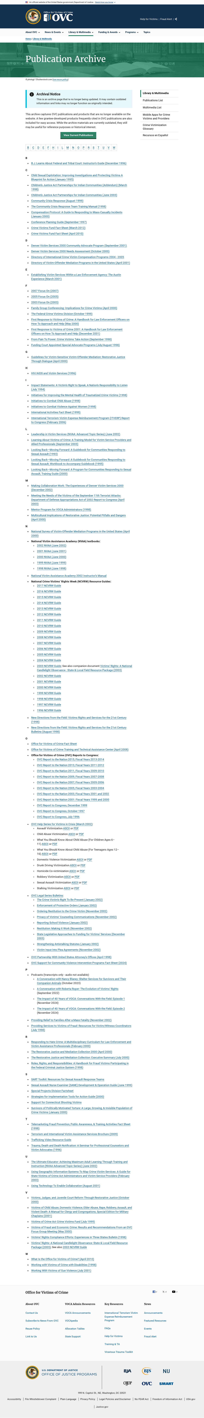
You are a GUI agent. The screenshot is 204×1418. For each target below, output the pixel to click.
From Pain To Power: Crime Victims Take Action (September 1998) (71, 339)
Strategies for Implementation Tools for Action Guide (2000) (67, 1096)
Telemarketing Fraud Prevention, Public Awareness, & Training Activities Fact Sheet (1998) (80, 1126)
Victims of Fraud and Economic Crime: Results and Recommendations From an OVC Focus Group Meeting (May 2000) (81, 1229)
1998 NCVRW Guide (49, 698)
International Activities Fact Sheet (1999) (55, 412)
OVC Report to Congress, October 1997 (61, 811)
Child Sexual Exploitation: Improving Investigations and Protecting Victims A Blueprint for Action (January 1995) (77, 177)
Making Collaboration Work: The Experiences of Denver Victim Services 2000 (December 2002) (77, 487)
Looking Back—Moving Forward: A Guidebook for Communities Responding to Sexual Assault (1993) (78, 452)
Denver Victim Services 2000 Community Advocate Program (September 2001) (79, 245)
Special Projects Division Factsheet (52, 1090)
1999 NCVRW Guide (49, 693)
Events (148, 1328)
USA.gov (190, 1399)
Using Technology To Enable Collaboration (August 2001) (65, 1185)
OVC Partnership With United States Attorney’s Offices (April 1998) (71, 957)
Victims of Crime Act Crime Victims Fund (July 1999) (63, 1221)
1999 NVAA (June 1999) (51, 562)
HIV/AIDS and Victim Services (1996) (53, 373)
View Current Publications (78, 135)
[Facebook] (156, 1293)
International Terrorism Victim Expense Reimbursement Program (121, 1316)
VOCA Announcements (78, 1312)
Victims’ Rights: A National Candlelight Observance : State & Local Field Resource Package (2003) (84, 668)
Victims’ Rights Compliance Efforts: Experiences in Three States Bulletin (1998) (78, 1237)
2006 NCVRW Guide (49, 648)
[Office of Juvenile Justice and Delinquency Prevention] (128, 1386)
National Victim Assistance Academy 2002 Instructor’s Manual (68, 575)
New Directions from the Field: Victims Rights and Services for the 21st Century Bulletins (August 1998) (78, 729)
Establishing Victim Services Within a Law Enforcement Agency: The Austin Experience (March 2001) (76, 276)
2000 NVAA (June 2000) (51, 556)
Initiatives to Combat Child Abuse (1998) (55, 400)
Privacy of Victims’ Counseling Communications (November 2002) (77, 916)
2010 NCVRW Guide (49, 625)
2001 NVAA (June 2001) (51, 551)
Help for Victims (149, 19)
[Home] (60, 16)
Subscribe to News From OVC (42, 1320)
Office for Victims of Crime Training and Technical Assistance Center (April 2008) (79, 749)
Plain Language (68, 1399)
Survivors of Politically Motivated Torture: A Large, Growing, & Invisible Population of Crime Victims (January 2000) (81, 1110)
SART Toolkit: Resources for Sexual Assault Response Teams (67, 1079)
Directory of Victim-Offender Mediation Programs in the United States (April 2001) (80, 262)
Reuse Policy (33, 1328)
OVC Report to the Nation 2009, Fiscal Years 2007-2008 (70, 776)
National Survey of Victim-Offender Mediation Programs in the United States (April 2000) (80, 533)
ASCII (66, 828)
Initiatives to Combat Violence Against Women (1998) (63, 406)
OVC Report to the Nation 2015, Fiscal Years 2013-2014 (70, 759)
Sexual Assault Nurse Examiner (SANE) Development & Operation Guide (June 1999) (81, 1085)
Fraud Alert (166, 19)
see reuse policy (60, 79)
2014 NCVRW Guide (49, 602)
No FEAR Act (142, 1399)
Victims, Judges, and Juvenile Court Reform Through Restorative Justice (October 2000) (80, 1199)
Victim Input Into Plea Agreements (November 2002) (69, 949)
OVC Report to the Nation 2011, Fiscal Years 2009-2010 (70, 770)
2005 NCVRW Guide (49, 654)
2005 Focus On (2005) (44, 296)
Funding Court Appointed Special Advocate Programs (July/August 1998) (75, 345)
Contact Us (32, 1312)
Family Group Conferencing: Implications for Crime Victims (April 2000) (74, 308)
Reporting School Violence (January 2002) (62, 922)
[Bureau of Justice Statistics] (147, 1375)
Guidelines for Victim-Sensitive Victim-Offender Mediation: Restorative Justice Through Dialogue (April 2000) (78, 359)
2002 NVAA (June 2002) (51, 545)
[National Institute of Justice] (166, 1373)
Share (178, 21)
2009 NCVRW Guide (49, 631)
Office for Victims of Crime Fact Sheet (54, 743)
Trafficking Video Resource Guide (51, 1139)
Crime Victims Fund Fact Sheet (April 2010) (57, 233)
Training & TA (112, 1343)
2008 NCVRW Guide (49, 637)
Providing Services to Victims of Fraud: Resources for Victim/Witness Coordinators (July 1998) (81, 1028)
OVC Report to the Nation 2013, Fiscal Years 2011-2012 (70, 765)
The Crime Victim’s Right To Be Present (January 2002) (70, 899)
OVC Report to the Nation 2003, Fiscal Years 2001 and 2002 (73, 793)
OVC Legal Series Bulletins (47, 895)
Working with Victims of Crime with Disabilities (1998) (63, 1264)
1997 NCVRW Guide (49, 704)
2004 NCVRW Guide (49, 660)
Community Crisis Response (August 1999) (57, 200)
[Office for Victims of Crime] (147, 1386)
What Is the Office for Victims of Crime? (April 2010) (62, 1259)
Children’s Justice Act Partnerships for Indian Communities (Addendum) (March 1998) (79, 187)
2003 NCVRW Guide (49, 666)
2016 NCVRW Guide (49, 591)
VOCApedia (71, 1320)
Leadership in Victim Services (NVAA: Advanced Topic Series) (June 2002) (75, 434)
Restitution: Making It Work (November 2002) (64, 928)
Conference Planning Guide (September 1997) (59, 222)
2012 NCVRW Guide (49, 614)
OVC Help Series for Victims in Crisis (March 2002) (61, 824)
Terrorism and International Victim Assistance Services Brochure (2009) (74, 1134)
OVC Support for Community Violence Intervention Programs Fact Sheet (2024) (79, 962)
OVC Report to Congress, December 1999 (62, 805)
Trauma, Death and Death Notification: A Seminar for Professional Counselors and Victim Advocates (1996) (80, 1147)
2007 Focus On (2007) (44, 290)
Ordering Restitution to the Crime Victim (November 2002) (72, 911)
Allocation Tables (74, 1328)
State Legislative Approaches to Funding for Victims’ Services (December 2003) (81, 936)
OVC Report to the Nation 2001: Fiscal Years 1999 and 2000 (73, 799)
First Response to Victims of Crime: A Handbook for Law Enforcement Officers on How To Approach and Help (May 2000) (80, 321)
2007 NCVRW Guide (49, 643)
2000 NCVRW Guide (49, 687)
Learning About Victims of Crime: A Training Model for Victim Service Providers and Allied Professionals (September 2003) (81, 442)
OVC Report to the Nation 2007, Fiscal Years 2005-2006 (70, 782)
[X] (165, 1293)
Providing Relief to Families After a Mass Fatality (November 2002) (71, 1020)
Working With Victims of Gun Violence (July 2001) (61, 1270)
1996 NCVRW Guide (49, 710)
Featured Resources (155, 1320)
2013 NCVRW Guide (49, 608)
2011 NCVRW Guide (49, 620)
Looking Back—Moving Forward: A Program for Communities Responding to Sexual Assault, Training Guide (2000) (81, 471)
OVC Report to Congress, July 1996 (58, 816)
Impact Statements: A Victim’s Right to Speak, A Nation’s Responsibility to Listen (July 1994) (79, 387)
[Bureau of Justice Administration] (127, 1373)
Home (28, 39)
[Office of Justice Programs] (33, 16)
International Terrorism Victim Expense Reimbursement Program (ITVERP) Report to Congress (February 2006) (80, 420)
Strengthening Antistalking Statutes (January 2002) (68, 944)
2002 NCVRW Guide (49, 675)
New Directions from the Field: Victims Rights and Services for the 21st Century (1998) (78, 719)
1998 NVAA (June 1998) (51, 568)
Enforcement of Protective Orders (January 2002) (67, 905)
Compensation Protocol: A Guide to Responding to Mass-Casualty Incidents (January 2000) (76, 214)
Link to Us (31, 1336)
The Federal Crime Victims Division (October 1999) (61, 313)
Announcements (153, 1312)
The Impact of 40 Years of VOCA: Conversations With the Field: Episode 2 (81, 1008)
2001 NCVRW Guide (49, 681)
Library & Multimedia (42, 39)
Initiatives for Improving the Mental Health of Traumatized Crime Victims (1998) (79, 395)
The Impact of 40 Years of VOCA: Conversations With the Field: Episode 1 (81, 998)
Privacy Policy (87, 1399)
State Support (72, 1336)
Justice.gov (102, 1406)
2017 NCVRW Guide (49, 585)
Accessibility (14, 1399)
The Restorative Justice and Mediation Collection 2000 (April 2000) (71, 1051)
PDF (76, 828)
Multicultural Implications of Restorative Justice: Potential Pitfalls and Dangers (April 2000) (78, 517)
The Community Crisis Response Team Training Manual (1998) (68, 206)
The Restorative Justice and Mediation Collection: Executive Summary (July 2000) (80, 1057)
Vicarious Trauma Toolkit (119, 1351)
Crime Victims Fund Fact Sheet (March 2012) (58, 227)
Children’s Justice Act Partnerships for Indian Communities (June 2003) (74, 195)
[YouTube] (175, 1293)
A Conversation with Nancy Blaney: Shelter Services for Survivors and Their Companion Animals (81, 981)
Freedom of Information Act (167, 1399)
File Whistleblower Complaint (40, 1399)
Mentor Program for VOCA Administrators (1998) (61, 509)
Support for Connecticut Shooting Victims (56, 1102)
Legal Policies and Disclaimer (115, 1399)
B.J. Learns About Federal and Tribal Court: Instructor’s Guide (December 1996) (78, 163)
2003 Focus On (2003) (44, 302)
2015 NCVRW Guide (49, 597)
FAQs (107, 1328)
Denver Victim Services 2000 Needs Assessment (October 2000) (70, 251)
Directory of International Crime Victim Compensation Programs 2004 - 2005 (77, 257)
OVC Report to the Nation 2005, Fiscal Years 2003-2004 (70, 788)
